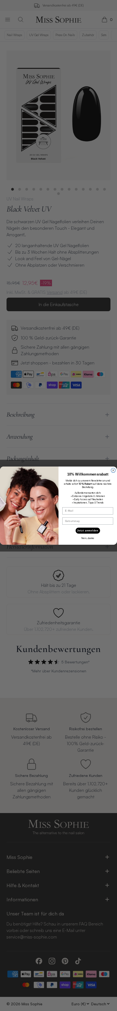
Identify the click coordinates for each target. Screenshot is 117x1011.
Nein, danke (87, 538)
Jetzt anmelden (87, 530)
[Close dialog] (113, 470)
